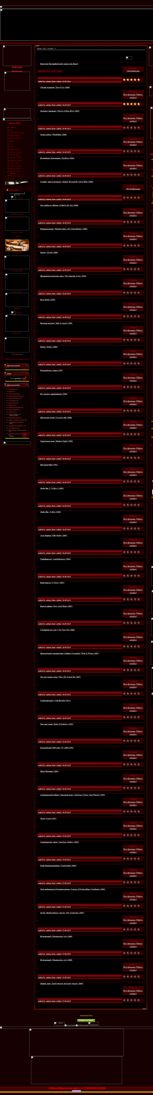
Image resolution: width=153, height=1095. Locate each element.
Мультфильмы (12, 393)
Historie (10, 391)
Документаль (12, 427)
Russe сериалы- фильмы (16, 419)
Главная (39, 48)
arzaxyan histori (13, 409)
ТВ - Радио (11, 411)
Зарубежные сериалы (15, 422)
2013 (44, 48)
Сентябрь (50, 48)
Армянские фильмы (14, 407)
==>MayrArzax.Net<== (86, 1012)
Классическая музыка (15, 395)
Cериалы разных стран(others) (17, 433)
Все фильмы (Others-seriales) (17, 430)
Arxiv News (11, 389)
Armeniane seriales (14, 417)
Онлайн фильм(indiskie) (15, 425)
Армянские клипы (13, 398)
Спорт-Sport (12, 402)
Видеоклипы (12, 400)
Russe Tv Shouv (13, 414)
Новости (11, 404)
